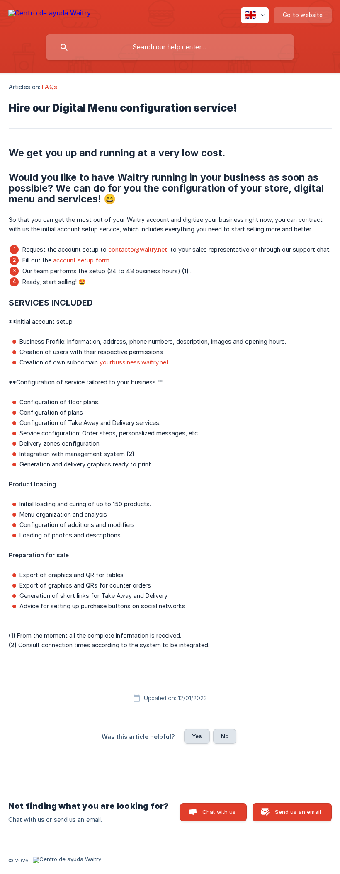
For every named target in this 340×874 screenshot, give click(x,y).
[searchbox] (170, 47)
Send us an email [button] (298, 811)
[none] (49, 14)
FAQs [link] (49, 86)
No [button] (224, 736)
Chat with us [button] (219, 811)
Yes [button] (197, 736)
